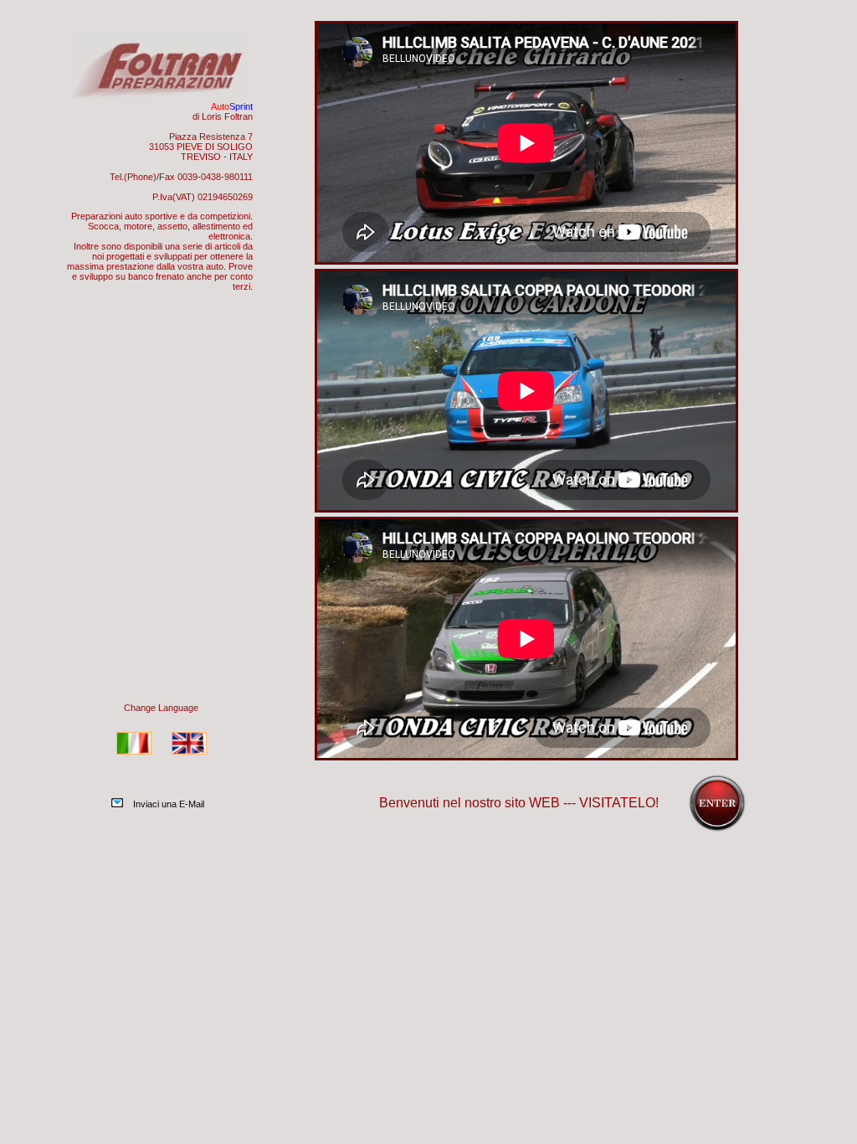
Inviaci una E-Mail (168, 804)
